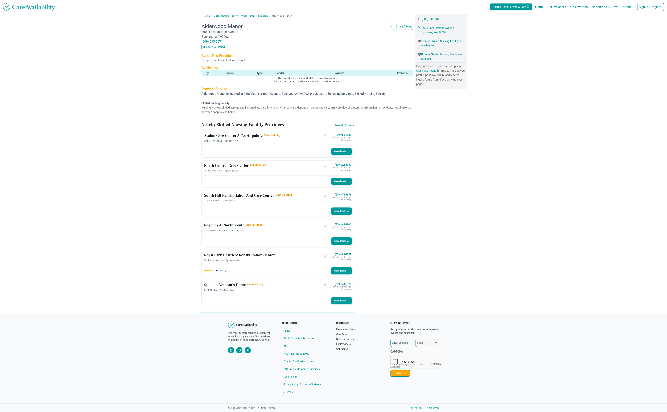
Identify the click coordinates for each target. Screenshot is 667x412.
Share (404, 26)
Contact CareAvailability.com (299, 361)
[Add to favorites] (325, 136)
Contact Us (342, 348)
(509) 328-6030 (343, 164)
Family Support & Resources (298, 338)
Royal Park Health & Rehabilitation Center (239, 255)
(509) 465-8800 (343, 224)
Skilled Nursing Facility (226, 15)
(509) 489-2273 (343, 254)
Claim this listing (272, 135)
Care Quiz (341, 334)
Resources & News (605, 7)
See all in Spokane (344, 125)
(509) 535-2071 (212, 41)
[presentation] (416, 362)
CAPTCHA (396, 351)
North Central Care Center (226, 165)
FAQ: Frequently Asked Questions (301, 369)
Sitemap (288, 392)
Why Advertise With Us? (296, 353)
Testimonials (290, 376)
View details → (341, 151)
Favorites (581, 7)
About (627, 7)
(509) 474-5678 (343, 194)
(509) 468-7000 (343, 135)
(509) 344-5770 (343, 284)
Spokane (263, 15)
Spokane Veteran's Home (225, 284)
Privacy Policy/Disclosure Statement (303, 384)
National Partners (345, 339)
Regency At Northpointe (224, 225)
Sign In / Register (650, 7)
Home (539, 7)
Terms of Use (432, 408)
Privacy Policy (415, 408)
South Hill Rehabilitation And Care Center (239, 195)
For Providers (557, 7)
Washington (248, 15)
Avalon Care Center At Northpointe (233, 135)
